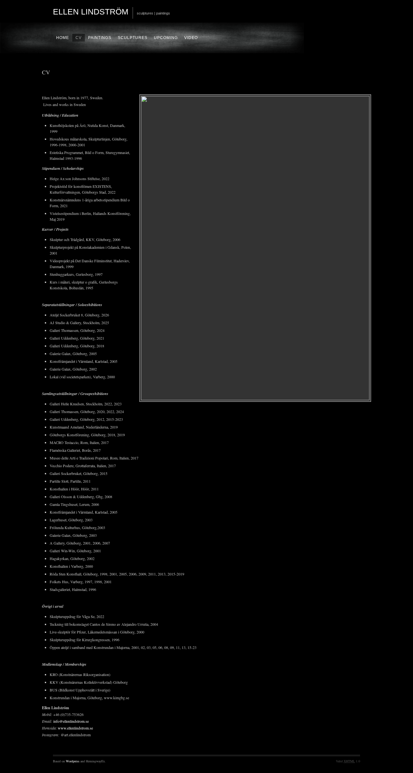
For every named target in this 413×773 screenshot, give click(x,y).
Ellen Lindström (90, 11)
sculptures (132, 37)
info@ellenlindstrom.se (71, 721)
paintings (99, 37)
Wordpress (72, 761)
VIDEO (191, 37)
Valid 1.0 (348, 761)
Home (62, 37)
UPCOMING (166, 37)
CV (79, 37)
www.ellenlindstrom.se (75, 727)
